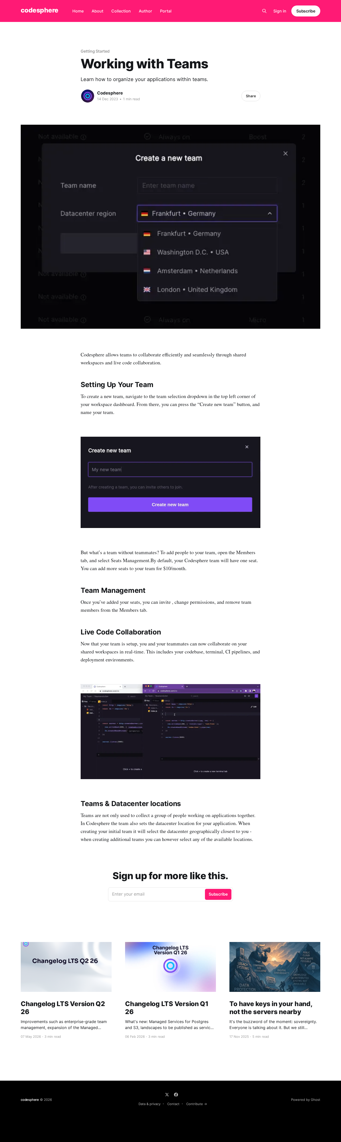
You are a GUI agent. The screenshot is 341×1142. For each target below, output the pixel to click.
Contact (173, 1104)
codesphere (39, 10)
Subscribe (305, 10)
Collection (121, 10)
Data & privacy (150, 1104)
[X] (167, 1095)
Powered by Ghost (305, 1100)
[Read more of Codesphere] (88, 96)
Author (145, 10)
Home (78, 10)
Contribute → (196, 1104)
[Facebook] (176, 1095)
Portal (165, 10)
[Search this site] (264, 11)
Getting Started (95, 51)
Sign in (279, 10)
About (97, 10)
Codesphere (110, 93)
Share (251, 96)
